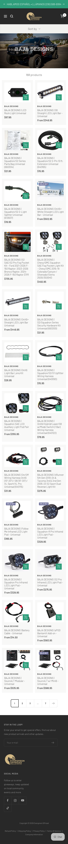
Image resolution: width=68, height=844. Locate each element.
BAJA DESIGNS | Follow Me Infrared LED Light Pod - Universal (16, 531)
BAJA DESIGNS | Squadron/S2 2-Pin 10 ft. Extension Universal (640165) (50, 162)
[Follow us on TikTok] (7, 808)
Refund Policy (11, 831)
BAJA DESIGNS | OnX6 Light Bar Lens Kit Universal (15, 373)
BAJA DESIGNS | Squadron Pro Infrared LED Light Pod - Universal (16, 584)
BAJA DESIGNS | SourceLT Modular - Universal (14, 680)
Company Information (34, 834)
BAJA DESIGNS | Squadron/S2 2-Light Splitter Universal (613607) (15, 213)
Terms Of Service (54, 831)
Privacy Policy (39, 831)
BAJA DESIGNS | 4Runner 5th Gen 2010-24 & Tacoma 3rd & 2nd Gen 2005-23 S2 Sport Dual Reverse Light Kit (50, 480)
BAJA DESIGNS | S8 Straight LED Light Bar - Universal (50, 113)
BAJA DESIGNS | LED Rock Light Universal (15, 112)
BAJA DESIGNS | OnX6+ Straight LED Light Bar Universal (16, 322)
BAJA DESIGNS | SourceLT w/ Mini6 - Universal (48, 680)
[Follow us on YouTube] (22, 800)
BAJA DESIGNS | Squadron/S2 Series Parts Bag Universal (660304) (15, 162)
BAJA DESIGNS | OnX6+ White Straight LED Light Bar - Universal (50, 211)
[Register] (52, 743)
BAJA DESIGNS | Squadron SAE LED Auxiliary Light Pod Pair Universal (16, 425)
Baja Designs (11, 106)
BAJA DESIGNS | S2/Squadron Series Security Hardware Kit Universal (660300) (49, 324)
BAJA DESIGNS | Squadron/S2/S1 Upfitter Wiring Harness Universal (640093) (50, 375)
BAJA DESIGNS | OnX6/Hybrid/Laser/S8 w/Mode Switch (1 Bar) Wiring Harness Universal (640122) (49, 426)
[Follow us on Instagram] (15, 800)
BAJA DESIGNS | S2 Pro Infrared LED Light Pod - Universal (50, 582)
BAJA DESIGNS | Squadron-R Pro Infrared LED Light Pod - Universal (50, 533)
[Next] (53, 703)
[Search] (11, 16)
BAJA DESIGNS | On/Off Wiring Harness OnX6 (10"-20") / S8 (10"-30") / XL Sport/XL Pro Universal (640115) (16, 480)
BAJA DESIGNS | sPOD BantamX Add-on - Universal (48, 633)
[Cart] (62, 16)
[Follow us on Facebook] (7, 800)
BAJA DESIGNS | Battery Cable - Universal (17, 632)
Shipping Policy (25, 831)
